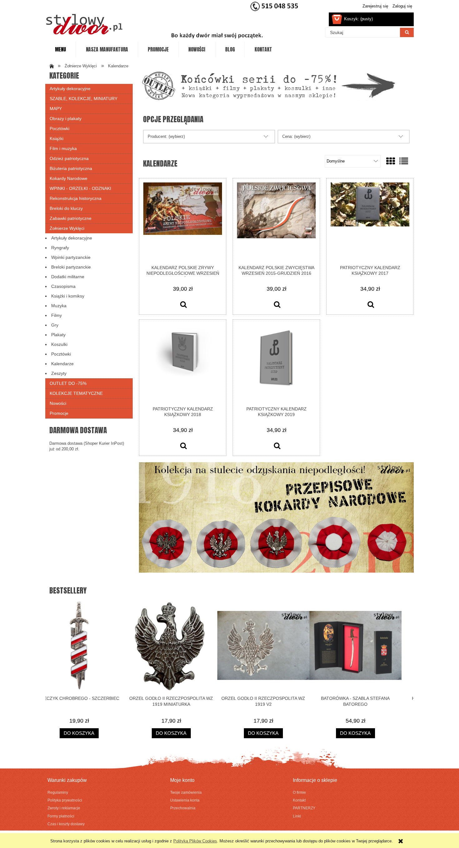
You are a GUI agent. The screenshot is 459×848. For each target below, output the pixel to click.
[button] (183, 305)
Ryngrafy (60, 247)
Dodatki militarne (67, 276)
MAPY (56, 108)
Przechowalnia (182, 808)
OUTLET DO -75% (68, 383)
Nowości (58, 403)
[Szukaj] (407, 32)
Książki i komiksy (67, 295)
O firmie (299, 792)
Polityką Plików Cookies (195, 841)
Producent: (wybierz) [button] (166, 136)
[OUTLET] (268, 85)
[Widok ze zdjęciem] (390, 161)
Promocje (59, 413)
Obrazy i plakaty (65, 118)
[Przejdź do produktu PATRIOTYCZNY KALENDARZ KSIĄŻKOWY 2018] (182, 363)
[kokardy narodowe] (276, 517)
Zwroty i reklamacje (63, 808)
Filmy (56, 315)
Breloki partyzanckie (71, 266)
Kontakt (299, 800)
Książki (56, 138)
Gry (54, 324)
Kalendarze (62, 363)
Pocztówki (59, 128)
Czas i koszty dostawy (66, 824)
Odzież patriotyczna (69, 158)
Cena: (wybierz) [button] (296, 136)
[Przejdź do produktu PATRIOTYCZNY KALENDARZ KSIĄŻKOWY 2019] (276, 363)
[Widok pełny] (403, 161)
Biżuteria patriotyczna (71, 168)
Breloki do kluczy (66, 208)
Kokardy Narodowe (68, 178)
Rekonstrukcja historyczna (75, 198)
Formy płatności (60, 816)
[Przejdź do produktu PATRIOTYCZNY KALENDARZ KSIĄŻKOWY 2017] (370, 221)
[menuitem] (60, 49)
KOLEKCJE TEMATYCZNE (76, 393)
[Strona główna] (84, 24)
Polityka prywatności (64, 800)
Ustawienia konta (185, 800)
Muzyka (59, 305)
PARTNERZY (304, 808)
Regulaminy (57, 792)
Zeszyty (59, 373)
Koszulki (59, 344)
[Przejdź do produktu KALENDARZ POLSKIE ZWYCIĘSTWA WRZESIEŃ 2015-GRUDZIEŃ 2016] (276, 221)
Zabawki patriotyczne (70, 218)
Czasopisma (63, 286)
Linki (297, 816)
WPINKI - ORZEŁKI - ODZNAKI (80, 188)
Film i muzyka (63, 148)
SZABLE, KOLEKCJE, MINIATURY (83, 98)
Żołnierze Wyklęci (67, 228)
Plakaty (58, 334)
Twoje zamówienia (186, 792)
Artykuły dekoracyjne (70, 88)
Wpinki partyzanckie (71, 257)
